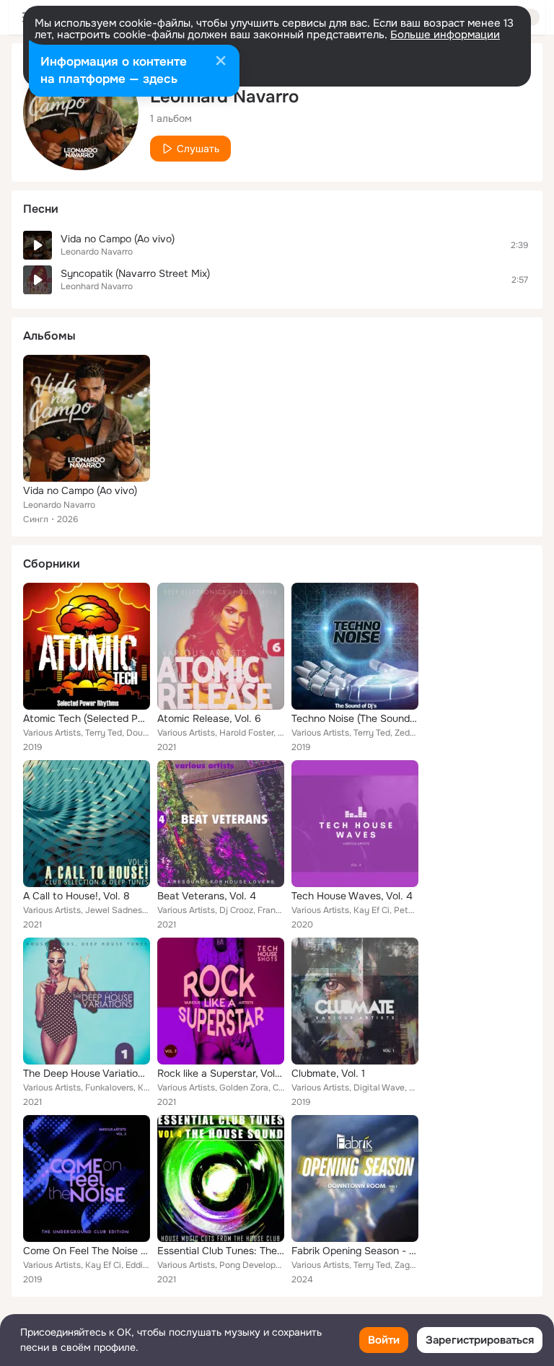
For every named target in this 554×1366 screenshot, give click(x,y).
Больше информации (445, 34)
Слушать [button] (198, 148)
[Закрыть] (221, 62)
